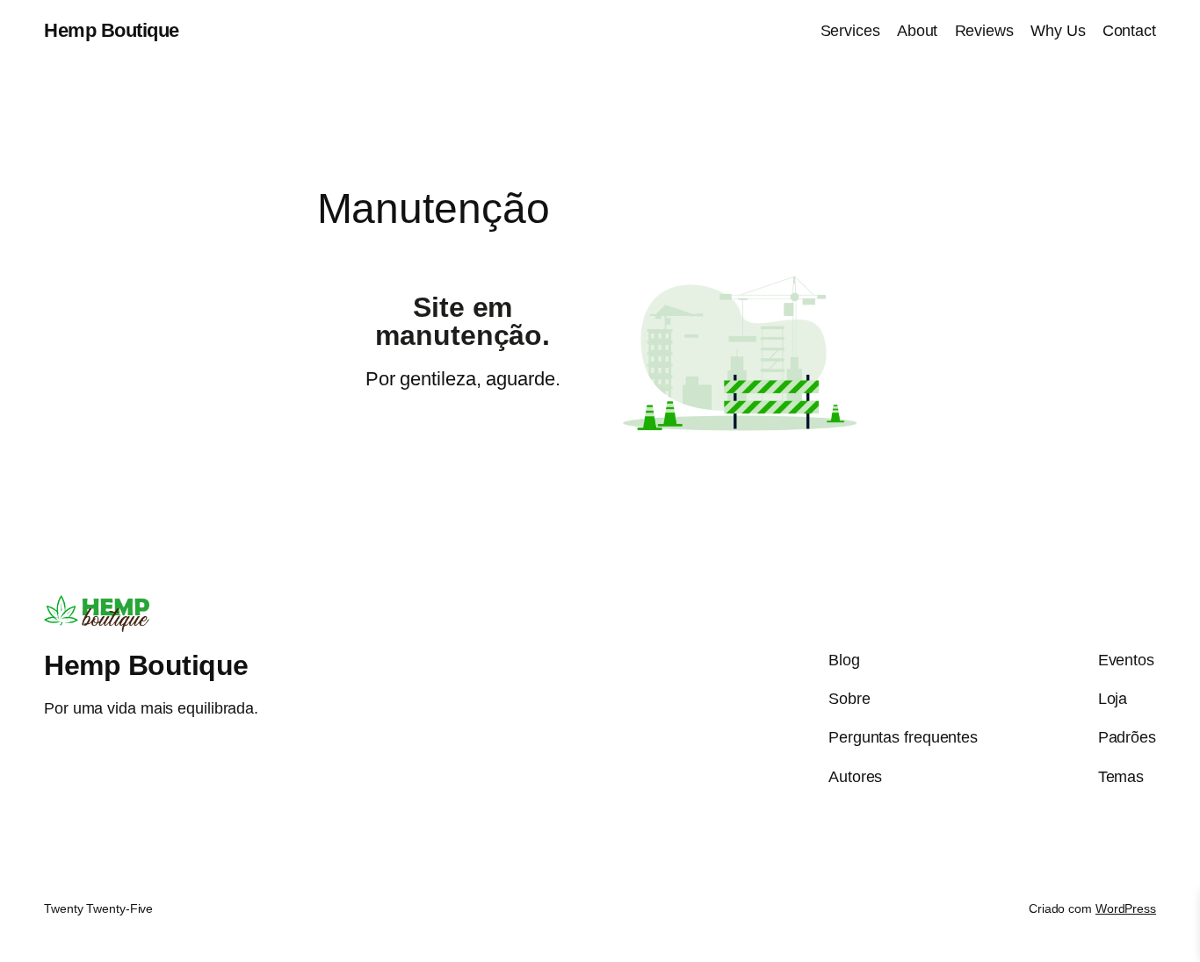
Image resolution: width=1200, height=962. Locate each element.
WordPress (1125, 908)
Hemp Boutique (111, 30)
